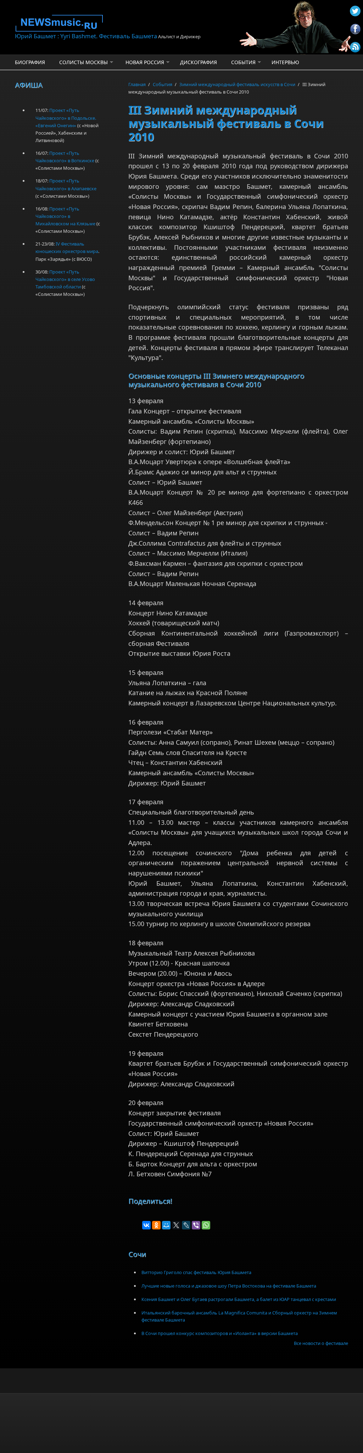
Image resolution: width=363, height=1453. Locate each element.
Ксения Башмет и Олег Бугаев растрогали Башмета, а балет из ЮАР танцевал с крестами (238, 1299)
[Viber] (196, 1225)
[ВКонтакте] (146, 1225)
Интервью (285, 62)
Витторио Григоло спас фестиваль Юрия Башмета (196, 1272)
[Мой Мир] (166, 1225)
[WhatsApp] (206, 1225)
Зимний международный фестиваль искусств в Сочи (237, 84)
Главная (137, 84)
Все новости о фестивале (321, 1343)
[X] (176, 1225)
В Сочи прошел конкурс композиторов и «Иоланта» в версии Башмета (219, 1333)
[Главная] (125, 23)
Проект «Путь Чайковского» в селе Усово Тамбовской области (65, 279)
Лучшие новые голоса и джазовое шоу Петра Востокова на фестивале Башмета (228, 1286)
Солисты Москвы (83, 62)
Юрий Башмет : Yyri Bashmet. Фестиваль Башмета (86, 36)
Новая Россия (144, 62)
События (243, 62)
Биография (30, 62)
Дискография (198, 62)
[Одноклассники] (156, 1225)
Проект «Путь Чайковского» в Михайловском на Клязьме (65, 216)
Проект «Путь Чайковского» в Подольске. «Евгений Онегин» (65, 117)
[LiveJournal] (186, 1225)
